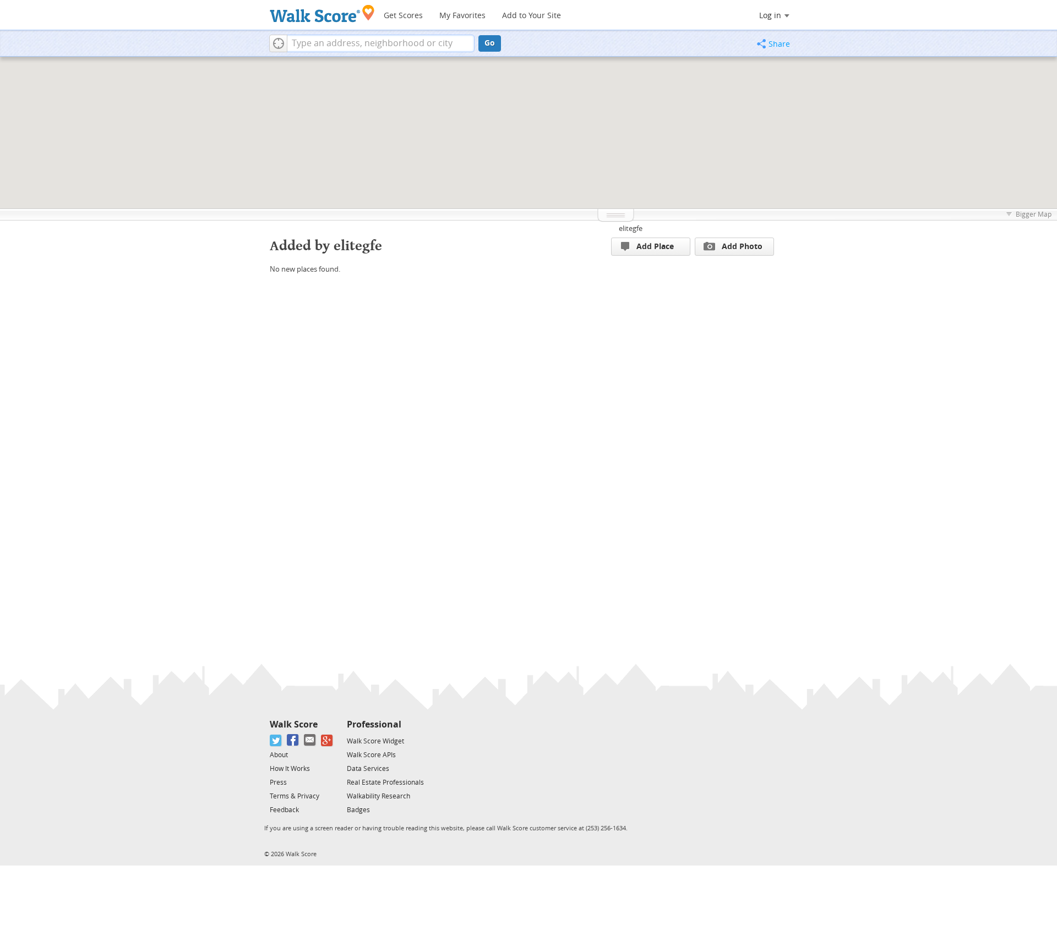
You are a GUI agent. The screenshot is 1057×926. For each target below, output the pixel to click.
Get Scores (403, 15)
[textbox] (381, 43)
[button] (278, 43)
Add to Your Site (531, 15)
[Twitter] (276, 740)
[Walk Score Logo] (322, 13)
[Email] (310, 740)
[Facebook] (293, 740)
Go (489, 43)
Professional (374, 724)
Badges (358, 810)
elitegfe (630, 228)
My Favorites (462, 15)
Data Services (368, 769)
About (279, 755)
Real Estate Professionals (385, 782)
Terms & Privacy (294, 796)
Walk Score (294, 724)
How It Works (290, 769)
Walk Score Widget (375, 741)
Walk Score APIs (371, 755)
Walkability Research (378, 796)
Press (278, 782)
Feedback (284, 810)
